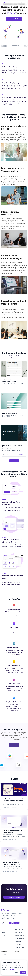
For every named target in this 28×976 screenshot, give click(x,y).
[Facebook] (16, 918)
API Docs (3, 960)
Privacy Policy (11, 969)
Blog (2, 957)
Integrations (4, 932)
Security (17, 960)
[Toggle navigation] (25, 2)
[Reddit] (13, 918)
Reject (16, 972)
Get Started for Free (14, 19)
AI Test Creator (18, 944)
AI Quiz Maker (18, 932)
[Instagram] (11, 918)
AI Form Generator (19, 929)
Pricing (3, 935)
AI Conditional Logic (19, 935)
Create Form (14, 745)
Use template (21, 389)
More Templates (14, 461)
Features (3, 929)
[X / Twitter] (2, 918)
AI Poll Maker (18, 941)
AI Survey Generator (20, 947)
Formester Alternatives (6, 954)
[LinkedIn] (5, 918)
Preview (6, 389)
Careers (17, 957)
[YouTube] (8, 918)
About (16, 954)
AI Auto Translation (19, 938)
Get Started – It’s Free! (14, 897)
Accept (23, 972)
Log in (21, 2)
